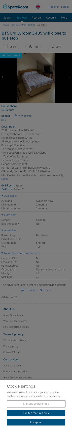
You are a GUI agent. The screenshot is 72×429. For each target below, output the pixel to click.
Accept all (36, 422)
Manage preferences (36, 403)
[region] (36, 404)
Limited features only (36, 413)
